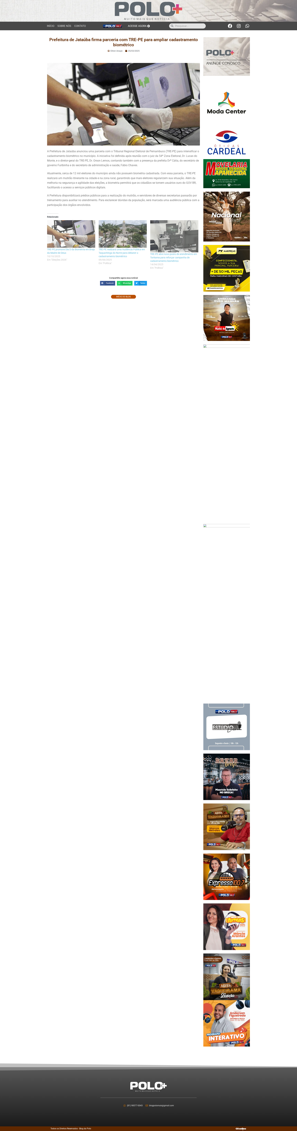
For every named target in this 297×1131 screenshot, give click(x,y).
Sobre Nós (64, 26)
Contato (80, 26)
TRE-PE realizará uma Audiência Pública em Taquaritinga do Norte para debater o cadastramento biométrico (122, 253)
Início (50, 26)
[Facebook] (230, 26)
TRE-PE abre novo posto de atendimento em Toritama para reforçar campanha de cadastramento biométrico (173, 257)
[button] (107, 283)
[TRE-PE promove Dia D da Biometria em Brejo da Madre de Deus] (71, 234)
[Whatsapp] (247, 26)
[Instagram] (238, 26)
